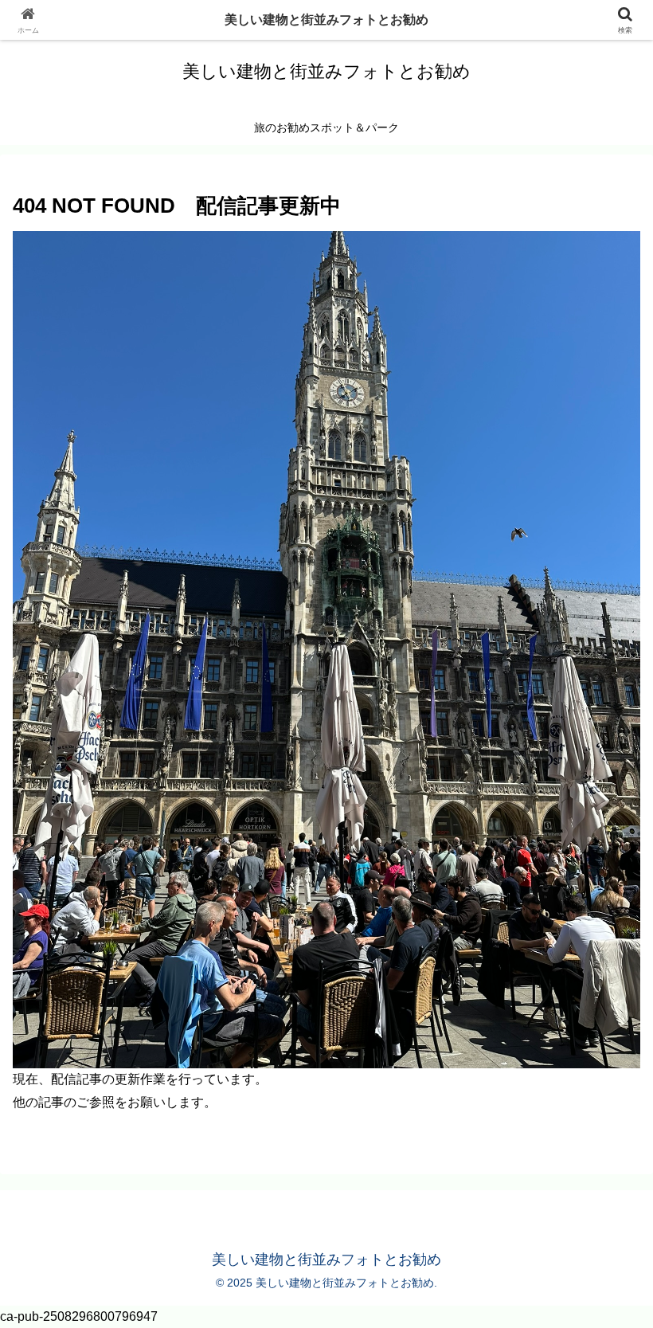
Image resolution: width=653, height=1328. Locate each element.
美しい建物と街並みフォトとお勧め (326, 19)
